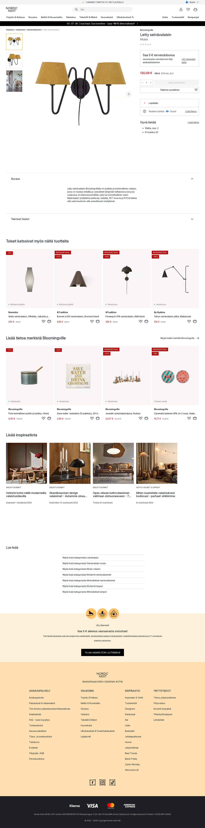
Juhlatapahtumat (133, 736)
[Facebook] (93, 782)
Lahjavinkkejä (131, 747)
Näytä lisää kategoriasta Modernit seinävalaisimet (87, 574)
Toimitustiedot (36, 725)
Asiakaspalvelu (36, 697)
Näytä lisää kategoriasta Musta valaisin (81, 569)
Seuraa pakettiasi (37, 731)
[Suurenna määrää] (151, 83)
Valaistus (71, 17)
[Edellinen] (33, 94)
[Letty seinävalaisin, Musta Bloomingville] (80, 93)
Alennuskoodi (132, 770)
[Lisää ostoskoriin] (49, 321)
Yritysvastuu (159, 703)
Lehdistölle (159, 720)
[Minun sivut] (181, 9)
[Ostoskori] (195, 9)
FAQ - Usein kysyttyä (39, 720)
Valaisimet (20, 30)
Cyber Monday (132, 764)
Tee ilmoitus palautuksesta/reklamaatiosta (49, 708)
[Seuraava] (129, 94)
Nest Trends (131, 753)
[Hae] (76, 9)
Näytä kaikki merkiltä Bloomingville (177, 338)
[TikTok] (112, 782)
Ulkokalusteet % (125, 17)
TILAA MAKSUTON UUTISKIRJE (102, 652)
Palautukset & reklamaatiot (42, 703)
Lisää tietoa (190, 111)
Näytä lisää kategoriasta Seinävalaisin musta (84, 563)
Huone (128, 742)
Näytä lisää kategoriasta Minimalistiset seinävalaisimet (89, 580)
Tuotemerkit (178, 17)
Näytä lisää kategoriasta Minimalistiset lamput (85, 592)
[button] (145, 44)
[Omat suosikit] (188, 9)
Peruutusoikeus (36, 759)
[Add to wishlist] (43, 321)
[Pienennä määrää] (142, 83)
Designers (130, 708)
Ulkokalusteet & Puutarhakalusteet (98, 731)
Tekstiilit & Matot (88, 17)
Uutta (165, 17)
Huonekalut (107, 17)
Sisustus (32, 17)
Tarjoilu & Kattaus (15, 17)
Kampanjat (193, 17)
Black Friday (131, 759)
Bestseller (130, 731)
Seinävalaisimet (34, 30)
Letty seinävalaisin (51, 30)
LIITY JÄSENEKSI (96, 2)
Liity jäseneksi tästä (188, 61)
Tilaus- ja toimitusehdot (40, 736)
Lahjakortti (86, 736)
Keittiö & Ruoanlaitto (51, 17)
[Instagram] (102, 782)
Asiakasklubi (35, 714)
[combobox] (192, 2)
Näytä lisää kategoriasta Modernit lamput (83, 586)
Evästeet (33, 747)
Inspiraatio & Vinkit (134, 697)
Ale (126, 720)
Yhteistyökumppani (163, 714)
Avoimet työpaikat (162, 708)
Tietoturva (34, 742)
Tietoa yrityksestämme (165, 697)
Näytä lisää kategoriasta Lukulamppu (81, 557)
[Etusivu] (11, 9)
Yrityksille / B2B (36, 753)
